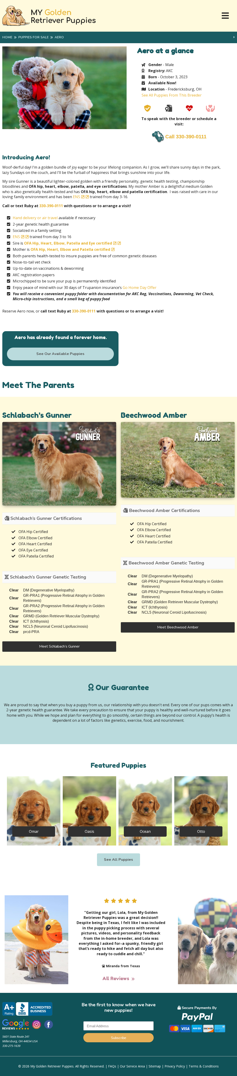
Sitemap (155, 1066)
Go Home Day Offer (139, 287)
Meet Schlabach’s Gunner (59, 646)
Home (7, 37)
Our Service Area (132, 1066)
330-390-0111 (51, 205)
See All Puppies (118, 859)
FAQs (112, 1066)
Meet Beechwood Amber (177, 627)
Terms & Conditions (204, 1066)
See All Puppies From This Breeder (172, 95)
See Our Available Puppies (60, 353)
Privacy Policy (175, 1066)
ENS (76, 196)
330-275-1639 (11, 1046)
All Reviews (115, 978)
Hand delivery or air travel (35, 217)
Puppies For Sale (33, 37)
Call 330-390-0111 (185, 136)
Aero (59, 37)
